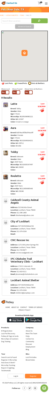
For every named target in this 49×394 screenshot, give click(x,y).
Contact (23, 307)
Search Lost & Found (9, 357)
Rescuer (29, 344)
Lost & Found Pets (12, 15)
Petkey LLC (12, 383)
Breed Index (30, 360)
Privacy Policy (24, 310)
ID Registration (6, 331)
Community (30, 341)
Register (33, 376)
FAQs (28, 336)
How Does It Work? (8, 362)
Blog (27, 349)
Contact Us (11, 3)
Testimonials (6, 370)
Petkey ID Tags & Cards (10, 336)
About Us (15, 307)
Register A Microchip (9, 360)
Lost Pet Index (31, 357)
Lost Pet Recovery (8, 333)
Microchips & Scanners (9, 339)
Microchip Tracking (8, 365)
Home (2, 15)
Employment (30, 347)
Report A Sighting (7, 368)
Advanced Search (24, 26)
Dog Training (5, 341)
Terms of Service (35, 307)
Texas (22, 15)
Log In (16, 376)
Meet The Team (31, 333)
